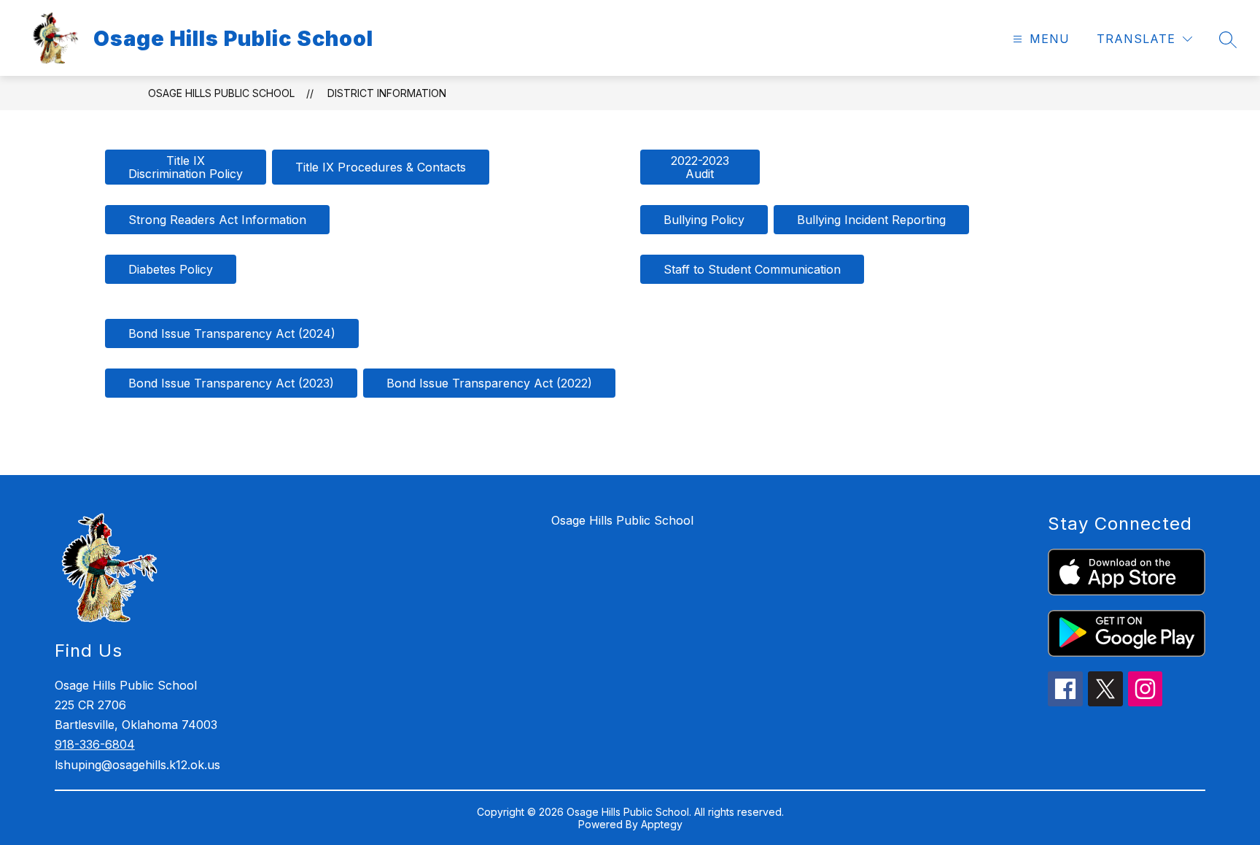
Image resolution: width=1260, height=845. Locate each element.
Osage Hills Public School (221, 93)
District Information (386, 93)
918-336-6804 (95, 744)
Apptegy (661, 824)
